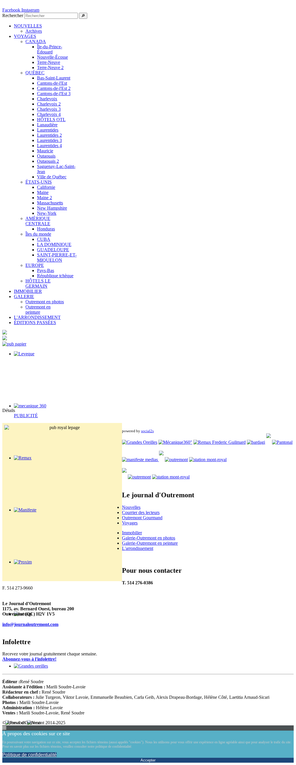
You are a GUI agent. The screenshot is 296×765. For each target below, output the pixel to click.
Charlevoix (47, 98)
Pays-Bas (45, 270)
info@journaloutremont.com (30, 624)
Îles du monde (38, 234)
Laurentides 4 (49, 145)
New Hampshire (52, 208)
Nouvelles (131, 507)
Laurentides (47, 130)
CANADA (35, 41)
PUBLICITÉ (26, 415)
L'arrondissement (137, 548)
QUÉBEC (35, 72)
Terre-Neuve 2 (50, 67)
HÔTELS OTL (51, 119)
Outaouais (46, 156)
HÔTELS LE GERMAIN (38, 283)
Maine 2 (44, 197)
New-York (46, 213)
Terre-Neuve (48, 62)
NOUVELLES (28, 25)
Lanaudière (47, 124)
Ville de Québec (51, 176)
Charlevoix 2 (49, 103)
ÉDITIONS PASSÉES (35, 322)
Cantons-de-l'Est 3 (54, 93)
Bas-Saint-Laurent (53, 77)
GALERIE (24, 296)
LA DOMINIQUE (54, 244)
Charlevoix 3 (49, 109)
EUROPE (34, 265)
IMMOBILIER (28, 291)
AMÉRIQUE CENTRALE (37, 221)
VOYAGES (25, 36)
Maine (43, 192)
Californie (46, 187)
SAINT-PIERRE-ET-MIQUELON (57, 257)
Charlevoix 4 (49, 114)
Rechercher (12, 15)
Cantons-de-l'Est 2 (54, 88)
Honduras (46, 228)
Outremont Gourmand (142, 517)
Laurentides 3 (49, 140)
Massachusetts (50, 202)
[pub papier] (14, 343)
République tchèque (55, 275)
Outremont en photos (44, 301)
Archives (33, 31)
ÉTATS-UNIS (38, 182)
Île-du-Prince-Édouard (49, 49)
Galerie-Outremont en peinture (150, 543)
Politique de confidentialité (29, 754)
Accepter (148, 760)
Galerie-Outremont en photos (148, 537)
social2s (147, 431)
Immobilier (132, 532)
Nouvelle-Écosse (52, 57)
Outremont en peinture (38, 309)
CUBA (43, 239)
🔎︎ (83, 16)
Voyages (130, 522)
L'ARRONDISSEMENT (37, 317)
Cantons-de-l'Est (52, 83)
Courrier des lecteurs (141, 512)
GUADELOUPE (53, 249)
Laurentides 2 (49, 135)
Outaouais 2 (48, 161)
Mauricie (45, 150)
